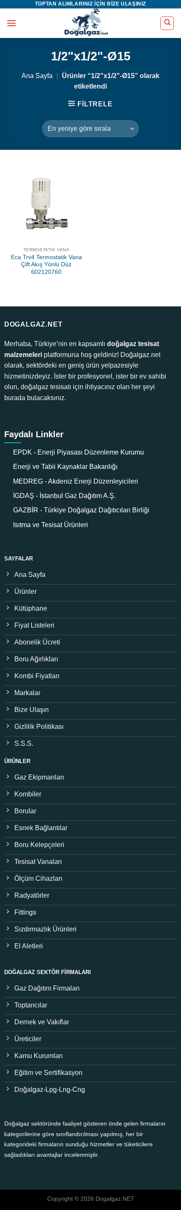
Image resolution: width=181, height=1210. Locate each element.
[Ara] (167, 23)
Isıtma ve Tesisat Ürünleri (50, 524)
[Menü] (11, 23)
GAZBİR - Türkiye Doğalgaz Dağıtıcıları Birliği (81, 510)
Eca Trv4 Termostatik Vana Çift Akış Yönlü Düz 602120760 (46, 264)
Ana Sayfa (37, 75)
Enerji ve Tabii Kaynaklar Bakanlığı (65, 466)
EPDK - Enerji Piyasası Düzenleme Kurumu (78, 452)
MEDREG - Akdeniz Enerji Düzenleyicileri (75, 481)
